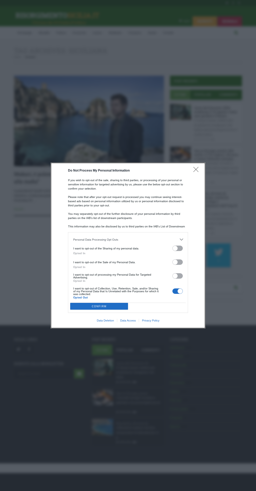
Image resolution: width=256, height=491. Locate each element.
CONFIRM (99, 306)
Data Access (128, 320)
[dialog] (128, 245)
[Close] (197, 171)
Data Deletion (105, 320)
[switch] (177, 248)
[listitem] (128, 239)
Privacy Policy (150, 320)
